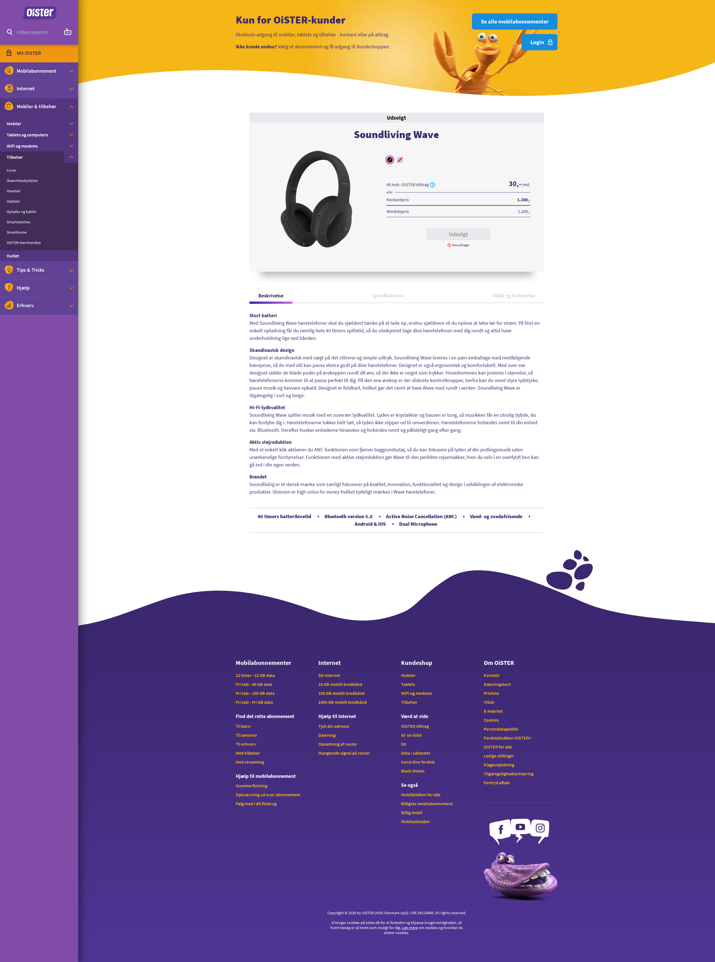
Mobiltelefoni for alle (420, 794)
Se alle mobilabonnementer (515, 21)
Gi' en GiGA (411, 735)
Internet (329, 662)
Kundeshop (416, 662)
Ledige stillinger (499, 756)
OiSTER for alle (498, 747)
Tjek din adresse (333, 726)
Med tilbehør (248, 753)
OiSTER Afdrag (415, 726)
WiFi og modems (416, 693)
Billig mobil (411, 812)
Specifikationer (388, 295)
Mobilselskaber (415, 821)
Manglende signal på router (344, 753)
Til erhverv (246, 744)
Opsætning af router (337, 744)
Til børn (243, 726)
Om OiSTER (499, 662)
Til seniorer (246, 735)
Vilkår (489, 702)
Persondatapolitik (501, 729)
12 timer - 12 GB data (255, 675)
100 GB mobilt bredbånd (341, 693)
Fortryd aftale (497, 782)
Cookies (491, 720)
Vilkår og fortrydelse (514, 295)
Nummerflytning (251, 785)
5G (403, 744)
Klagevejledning (499, 764)
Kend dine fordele (418, 762)
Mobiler (408, 675)
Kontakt (491, 675)
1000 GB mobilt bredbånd (342, 702)
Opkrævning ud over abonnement (268, 794)
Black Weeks (413, 771)
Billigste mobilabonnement (427, 803)
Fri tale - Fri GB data (254, 702)
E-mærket (493, 711)
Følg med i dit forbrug (256, 803)
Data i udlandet (415, 753)
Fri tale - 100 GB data (255, 693)
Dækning (326, 735)
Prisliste (491, 693)
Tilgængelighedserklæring (508, 773)
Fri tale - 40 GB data (254, 684)
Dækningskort (497, 684)
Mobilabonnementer (263, 662)
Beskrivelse (270, 295)
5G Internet (329, 675)
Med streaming (250, 762)
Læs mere (410, 927)
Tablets (408, 684)
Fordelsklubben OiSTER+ (507, 738)
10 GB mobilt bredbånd (340, 684)
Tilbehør (409, 702)
